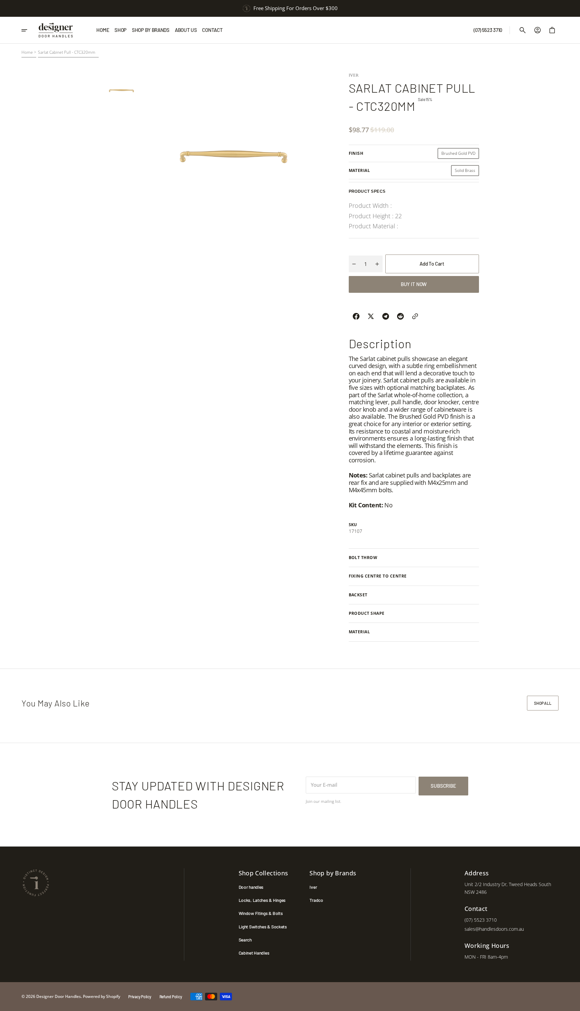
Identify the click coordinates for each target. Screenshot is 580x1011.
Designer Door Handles (58, 996)
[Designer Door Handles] (56, 30)
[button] (522, 30)
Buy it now (414, 284)
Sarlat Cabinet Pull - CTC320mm (66, 52)
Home (27, 52)
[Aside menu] (27, 30)
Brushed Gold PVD (460, 154)
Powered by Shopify (101, 996)
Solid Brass (467, 172)
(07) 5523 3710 (481, 920)
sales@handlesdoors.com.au (494, 929)
